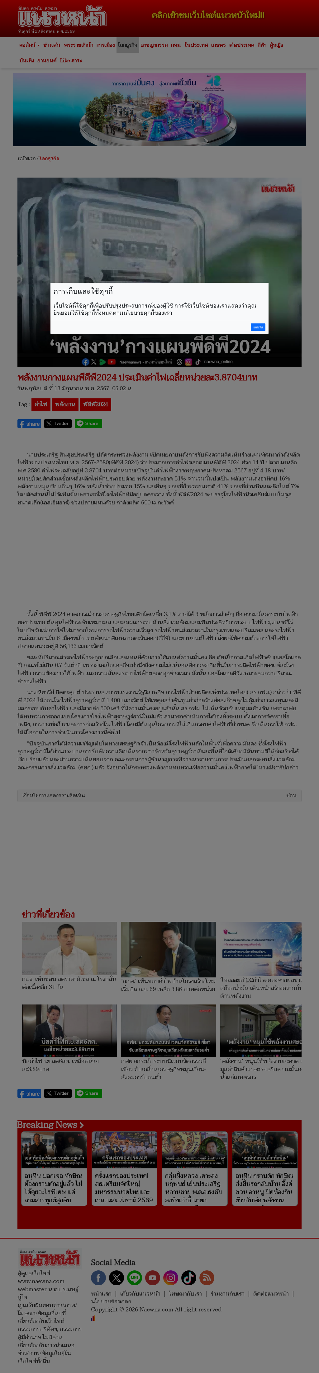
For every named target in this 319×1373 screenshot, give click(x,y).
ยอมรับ (258, 327)
